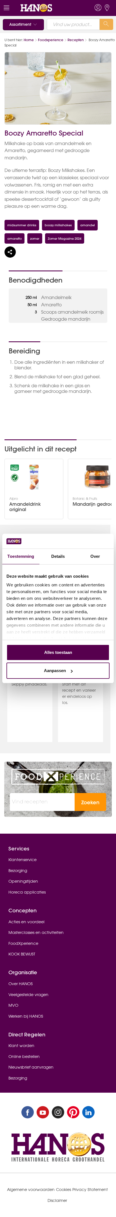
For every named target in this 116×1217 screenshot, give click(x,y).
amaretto (14, 238)
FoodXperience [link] (23, 943)
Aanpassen (55, 670)
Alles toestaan (58, 652)
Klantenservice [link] (22, 859)
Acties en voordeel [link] (26, 922)
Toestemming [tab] (20, 556)
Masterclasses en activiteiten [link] (36, 932)
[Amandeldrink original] (34, 476)
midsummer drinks (21, 225)
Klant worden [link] (21, 1045)
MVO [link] (13, 1005)
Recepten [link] (76, 40)
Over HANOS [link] (20, 984)
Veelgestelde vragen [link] (28, 994)
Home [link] (29, 40)
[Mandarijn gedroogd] (97, 476)
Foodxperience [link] (50, 40)
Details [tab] (58, 556)
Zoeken (90, 802)
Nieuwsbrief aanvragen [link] (30, 1067)
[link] (47, 8)
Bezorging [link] (17, 870)
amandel (87, 225)
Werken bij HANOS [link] (25, 1016)
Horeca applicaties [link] (27, 892)
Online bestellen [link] (24, 1056)
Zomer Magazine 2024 (64, 238)
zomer (34, 238)
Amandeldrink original (25, 507)
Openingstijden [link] (23, 881)
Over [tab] (95, 556)
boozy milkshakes (58, 225)
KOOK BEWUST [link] (21, 954)
